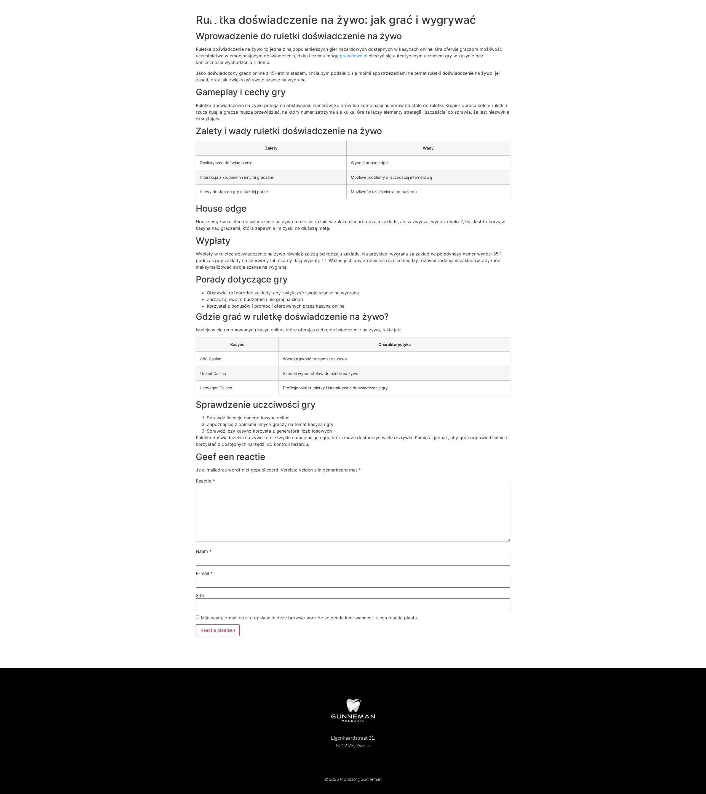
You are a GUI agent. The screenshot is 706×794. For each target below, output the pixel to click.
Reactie (205, 481)
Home (506, 23)
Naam (204, 551)
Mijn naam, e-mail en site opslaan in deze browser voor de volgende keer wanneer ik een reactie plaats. (309, 618)
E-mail (204, 573)
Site (200, 595)
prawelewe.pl (353, 55)
